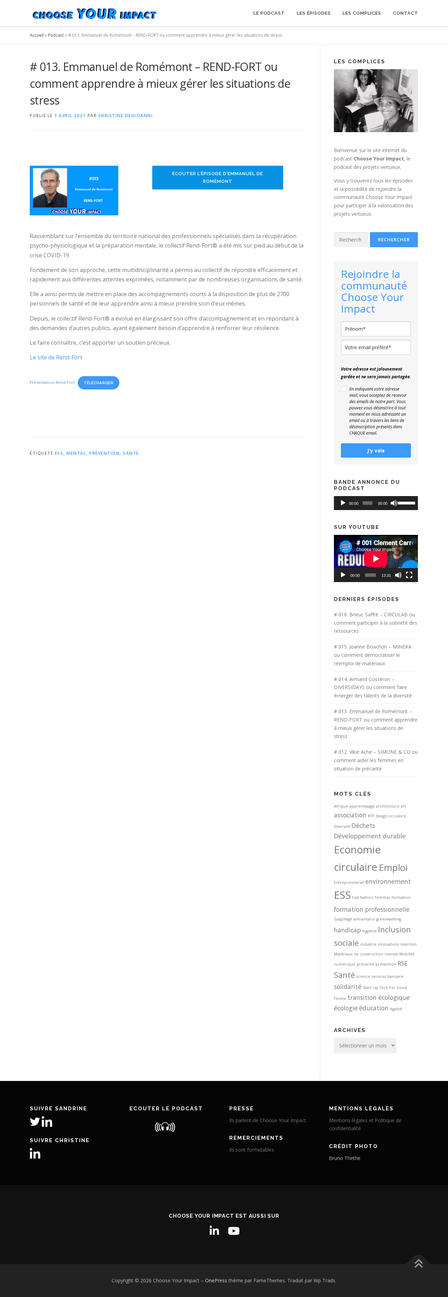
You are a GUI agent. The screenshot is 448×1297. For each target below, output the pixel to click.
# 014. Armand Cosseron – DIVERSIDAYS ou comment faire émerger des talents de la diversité (373, 687)
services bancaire (388, 976)
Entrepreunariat (349, 882)
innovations (388, 944)
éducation (373, 1008)
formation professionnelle (372, 909)
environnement (388, 881)
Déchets (363, 825)
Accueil (37, 35)
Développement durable (370, 836)
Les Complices (362, 13)
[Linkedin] (214, 1231)
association (350, 815)
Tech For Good (393, 987)
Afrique (341, 806)
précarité (365, 964)
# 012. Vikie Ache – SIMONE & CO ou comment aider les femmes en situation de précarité (376, 760)
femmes (382, 897)
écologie (346, 1008)
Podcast (56, 35)
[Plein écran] (409, 575)
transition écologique (379, 997)
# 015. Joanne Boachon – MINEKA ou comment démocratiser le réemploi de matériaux (373, 655)
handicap (347, 930)
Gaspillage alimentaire (354, 919)
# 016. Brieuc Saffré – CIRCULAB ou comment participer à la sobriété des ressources (375, 623)
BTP (371, 816)
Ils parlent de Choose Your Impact (267, 1120)
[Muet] (393, 503)
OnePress (216, 1280)
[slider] (406, 502)
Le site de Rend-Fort (56, 357)
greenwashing (388, 919)
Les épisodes (314, 13)
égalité (396, 1008)
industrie (368, 944)
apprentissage (361, 806)
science (363, 976)
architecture (387, 806)
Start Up (370, 987)
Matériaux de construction (358, 954)
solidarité (348, 986)
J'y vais (376, 450)
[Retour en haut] (418, 1264)
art (403, 806)
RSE (403, 963)
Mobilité (407, 954)
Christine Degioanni (125, 116)
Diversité (342, 826)
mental (76, 453)
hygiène (369, 931)
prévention (104, 453)
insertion (408, 944)
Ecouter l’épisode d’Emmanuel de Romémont (217, 177)
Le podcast (269, 13)
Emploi (393, 867)
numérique (344, 964)
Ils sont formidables (251, 1149)
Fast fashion (362, 897)
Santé (131, 453)
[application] (376, 503)
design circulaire (391, 816)
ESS (59, 453)
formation (401, 897)
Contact (405, 13)
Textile (340, 998)
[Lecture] (343, 503)
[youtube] (234, 1231)
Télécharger (98, 382)
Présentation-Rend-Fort (52, 382)
